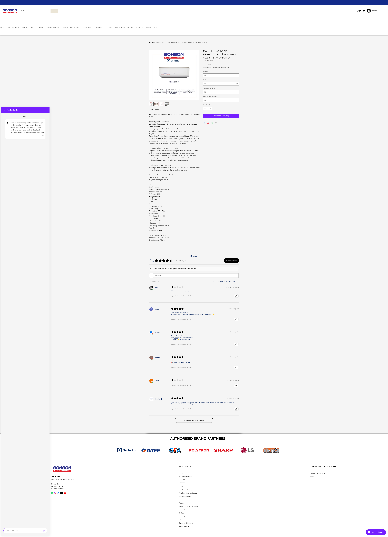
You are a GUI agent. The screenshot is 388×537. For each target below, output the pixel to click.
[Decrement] (204, 108)
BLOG (181, 513)
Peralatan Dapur (185, 496)
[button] (359, 11)
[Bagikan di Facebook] (204, 123)
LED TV (182, 483)
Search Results (184, 526)
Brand (205, 71)
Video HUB (183, 510)
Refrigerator (183, 500)
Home (181, 473)
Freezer (181, 503)
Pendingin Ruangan (186, 490)
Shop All (182, 480)
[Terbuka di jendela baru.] (152, 289)
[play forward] (276, 450)
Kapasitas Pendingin (210, 88)
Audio (181, 486)
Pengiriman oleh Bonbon (221, 67)
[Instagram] (55, 493)
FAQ (180, 520)
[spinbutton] (208, 108)
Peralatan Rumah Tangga (188, 493)
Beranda (152, 42)
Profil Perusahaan (185, 476)
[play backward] (118, 450)
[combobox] (221, 75)
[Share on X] (216, 123)
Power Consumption (210, 96)
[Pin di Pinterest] (208, 123)
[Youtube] (65, 493)
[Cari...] (54, 11)
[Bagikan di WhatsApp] (212, 123)
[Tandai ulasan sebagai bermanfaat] (236, 296)
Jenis (205, 80)
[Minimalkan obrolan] (45, 110)
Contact (182, 516)
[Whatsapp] (52, 493)
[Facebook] (58, 493)
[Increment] (211, 108)
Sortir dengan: (218, 281)
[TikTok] (61, 493)
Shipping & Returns (186, 523)
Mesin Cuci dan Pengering (188, 506)
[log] (25, 320)
